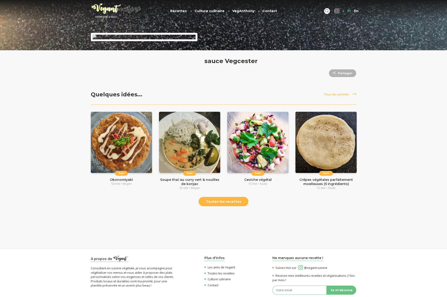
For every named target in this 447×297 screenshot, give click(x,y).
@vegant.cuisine (315, 268)
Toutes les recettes (223, 201)
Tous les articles (337, 94)
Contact (269, 11)
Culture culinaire (209, 11)
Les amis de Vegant (221, 267)
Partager (345, 73)
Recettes (178, 11)
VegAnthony (243, 11)
